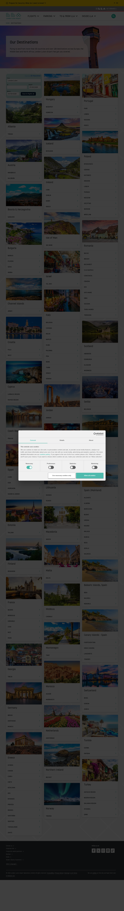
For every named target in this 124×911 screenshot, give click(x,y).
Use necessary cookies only (61, 475)
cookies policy (45, 454)
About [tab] (91, 440)
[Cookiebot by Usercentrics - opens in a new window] (95, 434)
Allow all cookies (89, 475)
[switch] (51, 467)
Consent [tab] (33, 440)
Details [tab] (62, 440)
